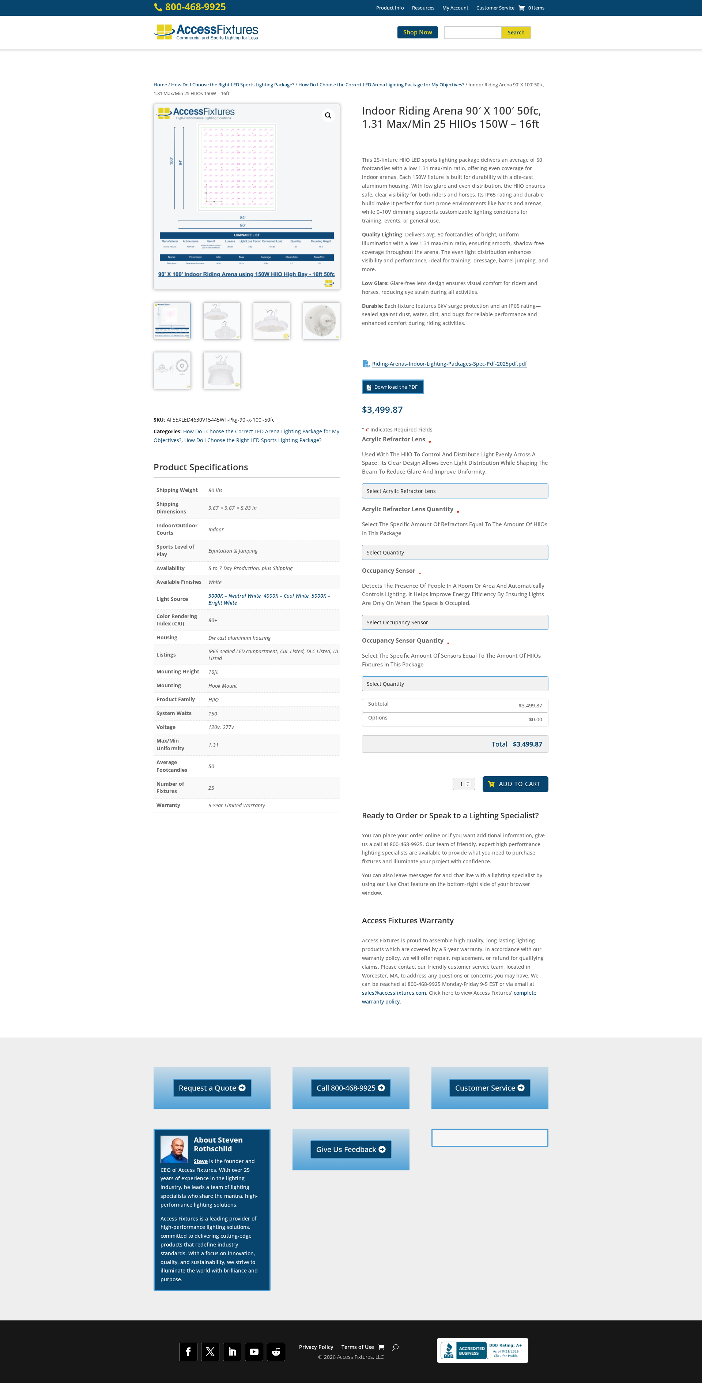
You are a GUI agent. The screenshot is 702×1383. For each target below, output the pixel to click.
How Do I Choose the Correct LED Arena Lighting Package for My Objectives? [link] (381, 84)
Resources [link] (423, 8)
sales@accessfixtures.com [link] (394, 992)
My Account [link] (455, 8)
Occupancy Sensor (390, 570)
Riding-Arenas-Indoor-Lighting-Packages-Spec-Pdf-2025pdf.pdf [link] (449, 363)
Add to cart (520, 784)
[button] (516, 32)
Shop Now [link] (417, 32)
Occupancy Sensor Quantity (404, 640)
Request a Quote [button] (207, 1088)
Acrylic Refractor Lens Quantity (409, 508)
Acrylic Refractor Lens (395, 438)
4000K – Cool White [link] (286, 595)
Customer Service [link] (495, 8)
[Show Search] (395, 1347)
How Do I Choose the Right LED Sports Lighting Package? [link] (232, 84)
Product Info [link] (390, 8)
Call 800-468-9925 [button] (346, 1088)
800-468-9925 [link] (195, 6)
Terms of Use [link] (357, 1347)
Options (378, 718)
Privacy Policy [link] (316, 1347)
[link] (531, 7)
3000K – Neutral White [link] (234, 595)
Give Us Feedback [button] (346, 1149)
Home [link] (160, 84)
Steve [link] (201, 1161)
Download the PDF (396, 387)
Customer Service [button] (485, 1088)
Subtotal (378, 704)
